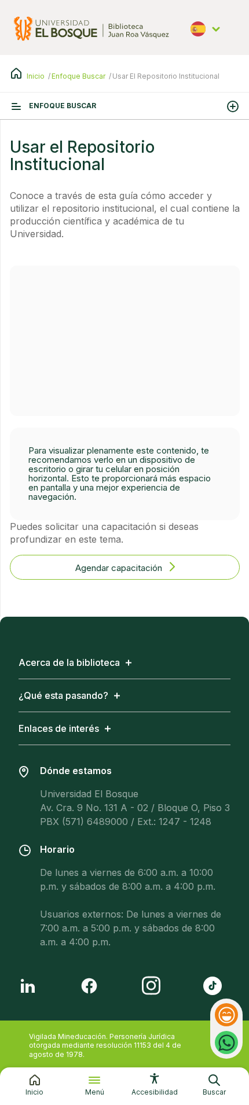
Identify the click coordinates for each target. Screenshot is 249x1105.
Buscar (214, 1092)
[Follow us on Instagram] (151, 985)
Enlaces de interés (59, 728)
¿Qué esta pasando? (63, 695)
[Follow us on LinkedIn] (28, 985)
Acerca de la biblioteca (69, 662)
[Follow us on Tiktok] (212, 985)
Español (208, 34)
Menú (94, 1092)
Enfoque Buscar (78, 76)
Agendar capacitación (119, 567)
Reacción (228, 1015)
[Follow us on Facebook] (89, 985)
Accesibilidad (154, 1092)
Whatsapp (226, 1036)
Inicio (36, 76)
